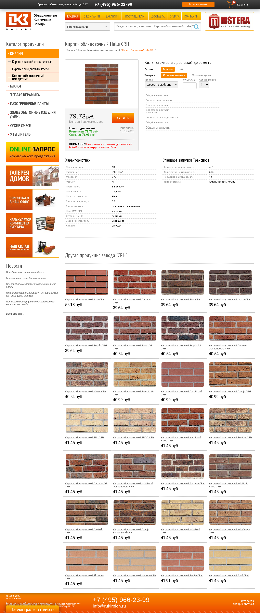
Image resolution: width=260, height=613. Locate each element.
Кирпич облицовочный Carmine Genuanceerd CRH (228, 347)
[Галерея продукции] (32, 176)
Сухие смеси (20, 125)
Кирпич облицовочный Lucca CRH (229, 299)
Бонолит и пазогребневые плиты (26, 278)
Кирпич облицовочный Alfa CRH (84, 299)
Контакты (191, 16)
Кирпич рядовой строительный (32, 61)
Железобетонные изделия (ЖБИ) (33, 114)
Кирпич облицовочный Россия (31, 69)
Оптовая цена (201, 75)
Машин (168, 69)
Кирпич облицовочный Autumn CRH (183, 483)
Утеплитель (20, 134)
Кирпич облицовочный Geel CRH (229, 575)
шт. (182, 69)
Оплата (175, 16)
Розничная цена (174, 75)
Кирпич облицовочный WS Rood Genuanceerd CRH (133, 485)
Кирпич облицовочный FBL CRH (84, 437)
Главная (72, 16)
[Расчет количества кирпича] (32, 223)
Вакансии (112, 16)
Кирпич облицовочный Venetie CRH (134, 575)
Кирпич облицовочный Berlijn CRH (182, 575)
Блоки (15, 86)
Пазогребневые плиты (29, 103)
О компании (92, 16)
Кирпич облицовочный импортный (28, 77)
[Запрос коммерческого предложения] (32, 152)
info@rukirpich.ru (109, 606)
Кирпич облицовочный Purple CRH (86, 345)
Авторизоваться (243, 603)
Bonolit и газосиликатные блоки (25, 272)
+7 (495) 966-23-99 (113, 4)
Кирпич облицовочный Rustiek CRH (230, 437)
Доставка (158, 16)
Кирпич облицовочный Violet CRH (85, 391)
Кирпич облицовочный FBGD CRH (133, 437)
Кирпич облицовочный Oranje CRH (230, 391)
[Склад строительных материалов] (32, 247)
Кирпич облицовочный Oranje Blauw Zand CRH (131, 531)
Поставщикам (134, 16)
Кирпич (16, 53)
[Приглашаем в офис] (32, 199)
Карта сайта (246, 600)
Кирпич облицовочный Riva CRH (180, 299)
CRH (114, 167)
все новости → (15, 313)
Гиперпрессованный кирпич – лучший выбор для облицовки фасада (32, 294)
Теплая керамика (25, 94)
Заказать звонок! (198, 4)
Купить (123, 118)
